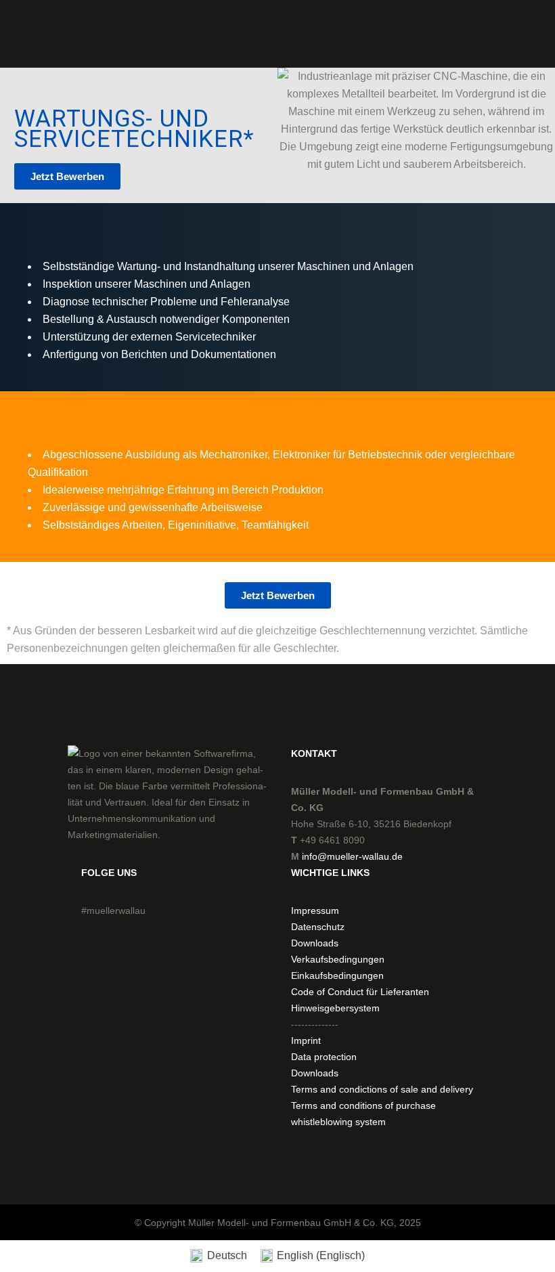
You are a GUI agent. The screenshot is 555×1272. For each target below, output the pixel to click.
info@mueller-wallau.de (352, 856)
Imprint (306, 1040)
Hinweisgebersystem (335, 1008)
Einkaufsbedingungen (337, 975)
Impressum (315, 910)
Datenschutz (318, 926)
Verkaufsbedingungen (337, 959)
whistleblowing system (338, 1121)
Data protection (324, 1056)
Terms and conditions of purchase (363, 1105)
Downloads (314, 943)
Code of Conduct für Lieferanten (360, 991)
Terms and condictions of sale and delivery (382, 1089)
